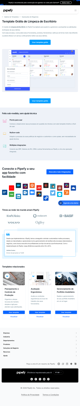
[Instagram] (48, 379)
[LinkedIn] (31, 379)
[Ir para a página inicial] (8, 10)
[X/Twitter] (40, 379)
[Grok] (63, 364)
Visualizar (14, 316)
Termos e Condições (51, 395)
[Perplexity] (67, 364)
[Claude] (75, 364)
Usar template (14, 312)
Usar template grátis (40, 42)
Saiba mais (66, 2)
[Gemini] (71, 364)
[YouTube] (44, 379)
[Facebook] (36, 379)
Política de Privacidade (30, 395)
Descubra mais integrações (60, 172)
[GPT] (59, 364)
